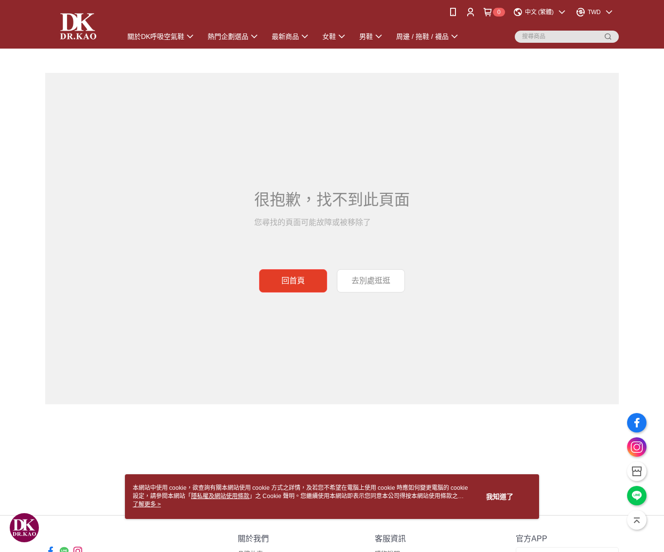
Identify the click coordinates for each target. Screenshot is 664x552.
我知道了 (499, 496)
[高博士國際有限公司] (77, 25)
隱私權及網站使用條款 (220, 496)
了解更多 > (147, 504)
